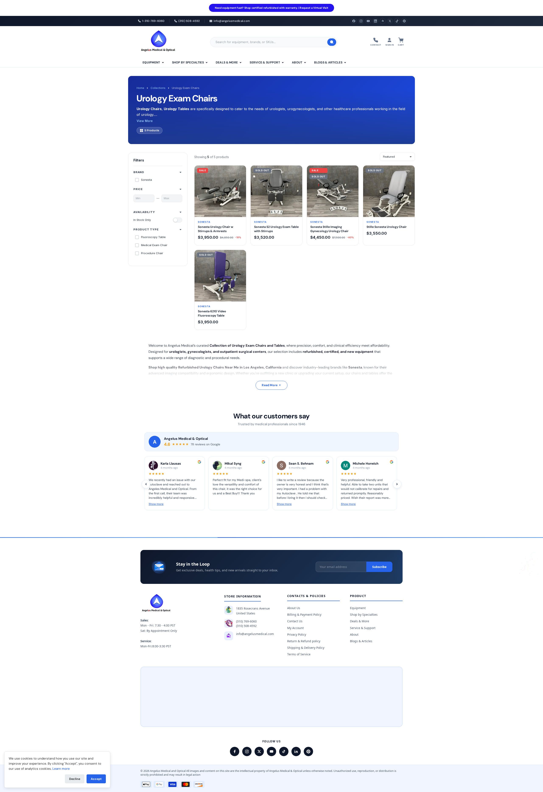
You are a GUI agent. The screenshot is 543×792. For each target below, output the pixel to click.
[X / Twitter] (259, 751)
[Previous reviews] (146, 484)
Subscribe (379, 567)
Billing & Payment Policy (304, 615)
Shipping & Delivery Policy (305, 648)
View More (145, 121)
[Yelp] (383, 21)
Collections (158, 88)
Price (138, 189)
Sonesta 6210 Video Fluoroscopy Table (212, 313)
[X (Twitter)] (390, 21)
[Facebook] (354, 21)
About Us (293, 608)
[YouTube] (368, 21)
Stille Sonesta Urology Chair (387, 227)
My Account (295, 628)
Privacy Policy (296, 634)
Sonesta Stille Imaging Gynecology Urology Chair (329, 229)
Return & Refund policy (303, 641)
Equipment (151, 62)
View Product (220, 212)
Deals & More (227, 62)
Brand (138, 172)
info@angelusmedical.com (255, 634)
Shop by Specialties (188, 62)
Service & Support (265, 62)
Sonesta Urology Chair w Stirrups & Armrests (215, 229)
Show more (156, 504)
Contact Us (294, 621)
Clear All (177, 160)
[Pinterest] (404, 21)
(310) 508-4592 (246, 626)
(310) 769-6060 (246, 621)
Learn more (61, 769)
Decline (74, 779)
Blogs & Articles (328, 62)
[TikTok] (397, 21)
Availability (144, 212)
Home (140, 88)
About (297, 62)
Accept (96, 779)
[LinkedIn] (375, 21)
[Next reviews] (397, 484)
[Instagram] (361, 21)
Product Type (146, 229)
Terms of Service (299, 654)
